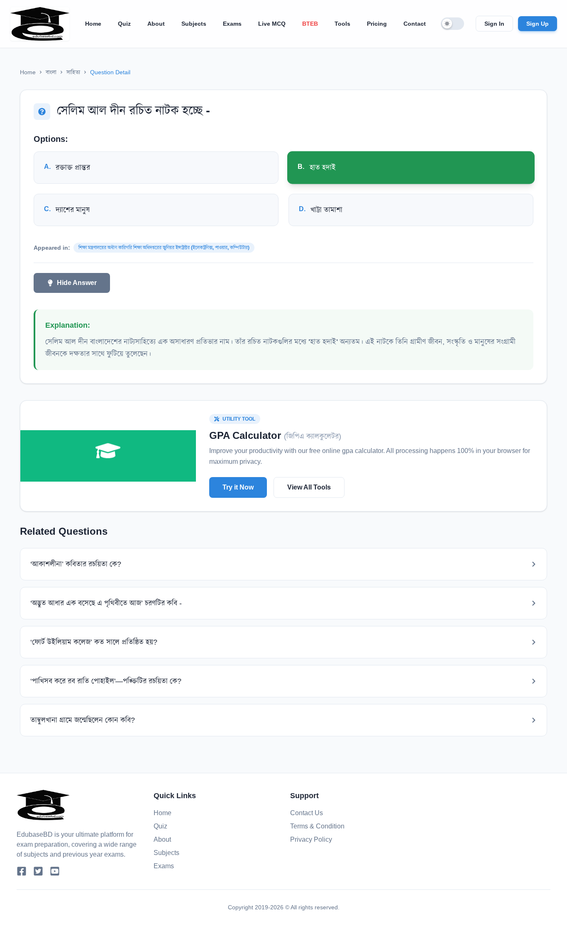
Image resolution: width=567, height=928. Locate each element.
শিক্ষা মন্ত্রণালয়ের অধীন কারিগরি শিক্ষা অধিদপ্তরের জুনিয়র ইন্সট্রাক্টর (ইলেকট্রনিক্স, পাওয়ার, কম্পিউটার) (163, 248)
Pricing (377, 23)
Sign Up (537, 23)
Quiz (124, 23)
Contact (414, 23)
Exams (232, 23)
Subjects (193, 23)
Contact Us (306, 812)
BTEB (310, 23)
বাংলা (51, 72)
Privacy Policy (311, 839)
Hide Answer (77, 282)
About (156, 23)
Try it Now (238, 487)
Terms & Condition (317, 826)
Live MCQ (272, 23)
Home (93, 23)
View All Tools (309, 487)
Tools (342, 23)
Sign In (494, 23)
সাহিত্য (73, 72)
